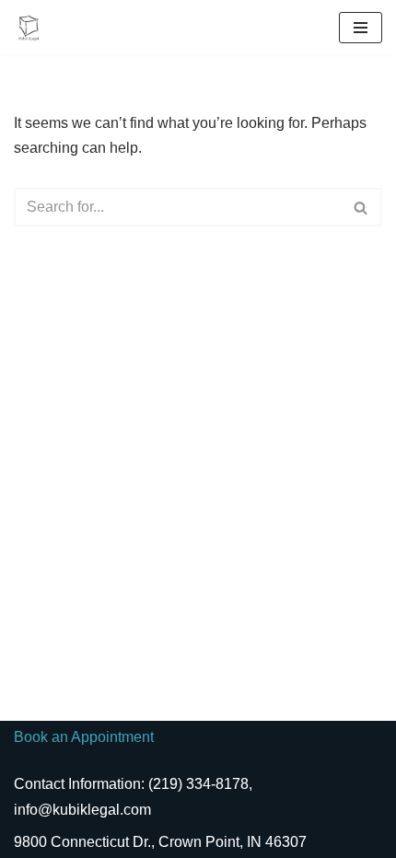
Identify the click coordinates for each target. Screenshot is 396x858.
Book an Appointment (84, 737)
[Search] (361, 207)
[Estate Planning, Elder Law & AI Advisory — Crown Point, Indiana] (33, 27)
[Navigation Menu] (360, 27)
